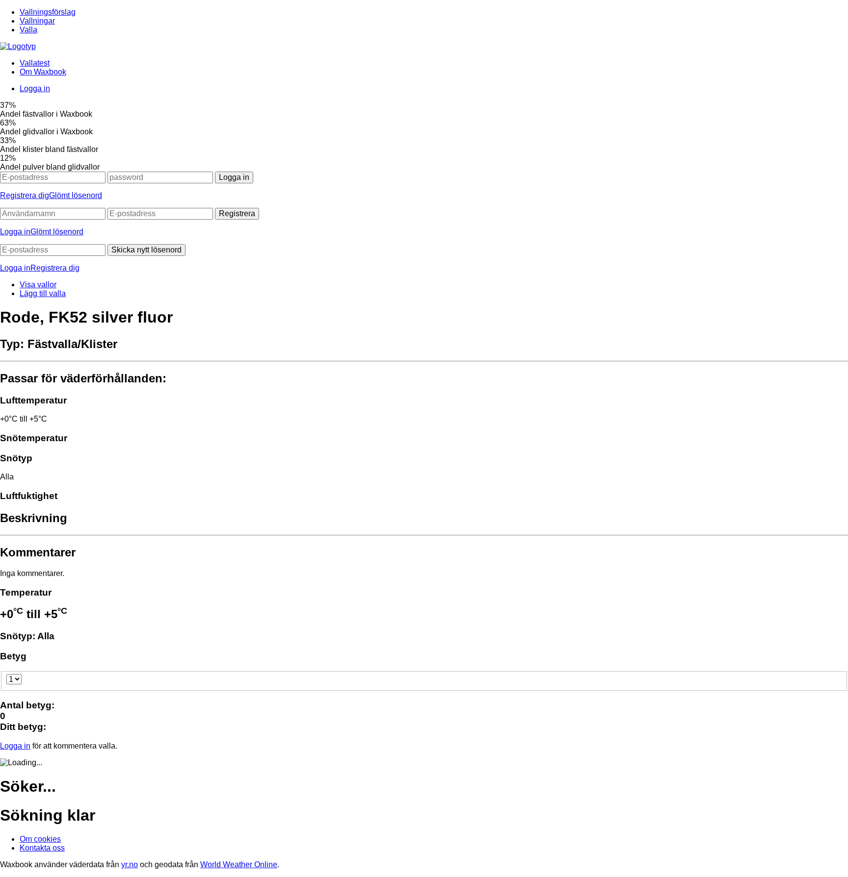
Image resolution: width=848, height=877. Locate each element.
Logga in (35, 88)
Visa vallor (38, 284)
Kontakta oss (42, 848)
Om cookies (40, 839)
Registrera (237, 213)
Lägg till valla (43, 293)
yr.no (129, 864)
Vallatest (35, 63)
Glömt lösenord (75, 195)
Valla (28, 29)
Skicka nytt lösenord (146, 250)
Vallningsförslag (48, 12)
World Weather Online (238, 864)
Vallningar (37, 21)
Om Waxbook (43, 72)
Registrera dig (24, 195)
